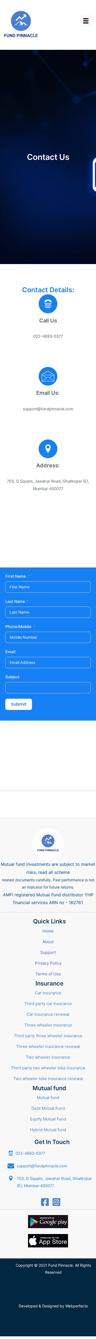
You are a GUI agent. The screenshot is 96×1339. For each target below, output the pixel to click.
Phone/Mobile (18, 626)
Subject (12, 677)
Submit (18, 704)
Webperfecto (76, 1306)
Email (10, 651)
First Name (15, 576)
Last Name (15, 601)
